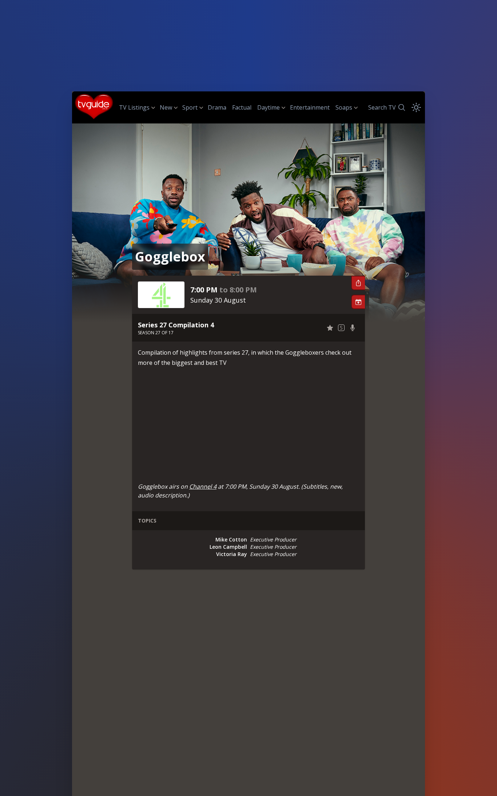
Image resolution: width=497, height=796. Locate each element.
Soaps (343, 107)
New (166, 107)
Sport (190, 107)
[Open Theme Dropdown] (416, 107)
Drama (217, 107)
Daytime (268, 107)
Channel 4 (202, 486)
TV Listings (134, 107)
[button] (358, 283)
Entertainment (310, 107)
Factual (241, 107)
